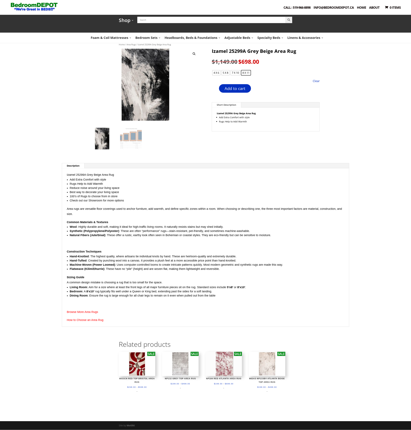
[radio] (216, 72)
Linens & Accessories (303, 37)
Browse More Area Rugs (82, 312)
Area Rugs (131, 44)
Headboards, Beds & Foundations (191, 37)
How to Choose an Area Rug (85, 320)
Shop (125, 21)
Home (361, 8)
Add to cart (235, 88)
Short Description (226, 104)
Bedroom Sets (146, 37)
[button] (194, 54)
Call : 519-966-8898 (297, 8)
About (374, 8)
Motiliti (131, 425)
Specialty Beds (268, 37)
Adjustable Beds (237, 37)
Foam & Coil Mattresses (109, 37)
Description (73, 165)
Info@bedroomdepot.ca (334, 8)
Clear (316, 81)
